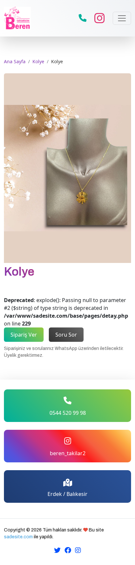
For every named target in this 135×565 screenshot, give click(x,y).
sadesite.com (18, 536)
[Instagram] (78, 550)
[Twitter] (57, 550)
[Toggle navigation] (122, 18)
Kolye (38, 61)
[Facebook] (68, 550)
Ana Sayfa (15, 61)
